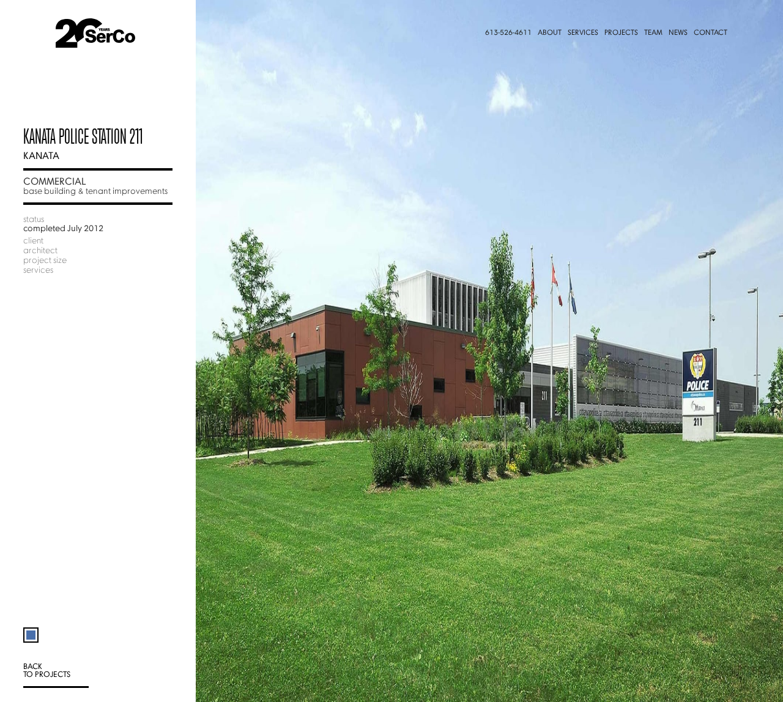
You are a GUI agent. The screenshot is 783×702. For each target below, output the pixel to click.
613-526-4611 (508, 33)
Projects (621, 33)
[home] (112, 33)
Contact (710, 33)
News (678, 33)
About (550, 33)
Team (653, 33)
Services (583, 33)
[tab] (31, 629)
